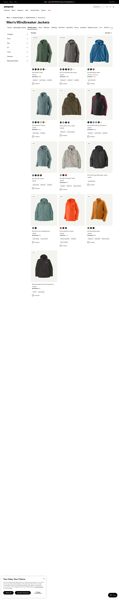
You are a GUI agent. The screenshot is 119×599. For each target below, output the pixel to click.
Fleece (76, 27)
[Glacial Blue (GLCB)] (38, 69)
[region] (23, 587)
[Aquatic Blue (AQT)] (88, 69)
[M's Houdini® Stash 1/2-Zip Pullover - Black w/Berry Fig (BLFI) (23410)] (99, 104)
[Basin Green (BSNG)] (61, 122)
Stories (11, 2)
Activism (6, 2)
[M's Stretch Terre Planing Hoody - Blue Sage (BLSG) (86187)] (44, 210)
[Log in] (110, 6)
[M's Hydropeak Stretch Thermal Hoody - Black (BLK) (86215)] (44, 266)
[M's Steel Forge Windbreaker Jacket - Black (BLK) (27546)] (99, 157)
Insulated (83, 27)
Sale (49, 10)
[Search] (98, 6)
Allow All (8, 593)
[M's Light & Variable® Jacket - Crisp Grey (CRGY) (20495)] (72, 157)
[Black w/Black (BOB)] (36, 69)
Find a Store (112, 2)
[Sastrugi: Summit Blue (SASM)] (43, 69)
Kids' (26, 10)
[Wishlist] (107, 6)
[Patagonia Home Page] (9, 7)
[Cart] (113, 6)
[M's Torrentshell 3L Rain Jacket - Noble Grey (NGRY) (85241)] (72, 51)
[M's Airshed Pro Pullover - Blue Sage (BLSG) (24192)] (44, 104)
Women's (20, 10)
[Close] (44, 579)
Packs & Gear (35, 10)
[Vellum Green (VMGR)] (41, 122)
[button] (18, 34)
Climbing (54, 27)
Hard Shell (69, 27)
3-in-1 (100, 27)
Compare (37, 83)
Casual (9, 27)
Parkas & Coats (92, 27)
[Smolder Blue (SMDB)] (63, 69)
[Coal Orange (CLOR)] (66, 175)
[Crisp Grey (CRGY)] (61, 175)
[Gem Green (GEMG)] (69, 69)
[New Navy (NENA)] (66, 122)
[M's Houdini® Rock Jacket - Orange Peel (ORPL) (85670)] (72, 210)
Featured (7, 10)
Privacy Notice (39, 587)
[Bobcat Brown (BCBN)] (43, 122)
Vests (40, 27)
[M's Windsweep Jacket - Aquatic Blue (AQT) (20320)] (99, 51)
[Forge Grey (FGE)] (99, 122)
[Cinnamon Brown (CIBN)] (88, 228)
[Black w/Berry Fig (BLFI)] (88, 122)
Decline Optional (23, 593)
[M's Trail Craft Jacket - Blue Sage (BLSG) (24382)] (44, 157)
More (15, 2)
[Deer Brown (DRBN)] (69, 122)
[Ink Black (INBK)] (91, 69)
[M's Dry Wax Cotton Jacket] (70, 123)
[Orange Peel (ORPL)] (61, 228)
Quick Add (44, 64)
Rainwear (46, 27)
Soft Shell (61, 27)
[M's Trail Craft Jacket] (43, 175)
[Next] (112, 27)
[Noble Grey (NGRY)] (61, 69)
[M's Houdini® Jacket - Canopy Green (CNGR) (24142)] (44, 51)
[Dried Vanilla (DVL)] (41, 175)
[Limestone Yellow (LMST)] (71, 69)
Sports (43, 10)
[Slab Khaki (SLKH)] (94, 69)
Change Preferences (38, 593)
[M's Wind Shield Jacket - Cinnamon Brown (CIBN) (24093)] (99, 210)
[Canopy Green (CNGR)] (33, 69)
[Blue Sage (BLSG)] (33, 122)
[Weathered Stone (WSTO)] (63, 122)
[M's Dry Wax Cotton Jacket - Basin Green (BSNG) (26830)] (72, 104)
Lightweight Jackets (19, 27)
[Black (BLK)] (66, 69)
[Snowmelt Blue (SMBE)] (94, 122)
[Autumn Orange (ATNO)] (41, 69)
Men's (14, 10)
